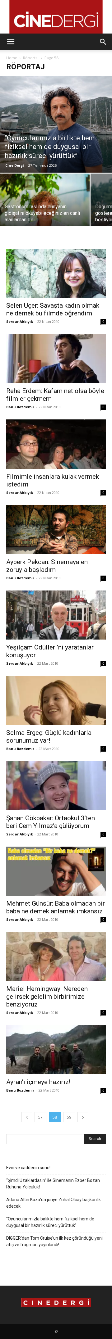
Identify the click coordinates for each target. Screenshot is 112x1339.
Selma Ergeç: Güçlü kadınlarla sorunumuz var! (48, 736)
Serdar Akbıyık (19, 321)
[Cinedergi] (56, 17)
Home (11, 58)
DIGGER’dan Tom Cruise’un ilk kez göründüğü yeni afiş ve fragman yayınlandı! (54, 1241)
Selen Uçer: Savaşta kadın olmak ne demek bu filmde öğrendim (52, 309)
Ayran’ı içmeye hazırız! (38, 1082)
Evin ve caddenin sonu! (28, 1167)
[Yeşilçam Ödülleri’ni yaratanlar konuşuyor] (56, 615)
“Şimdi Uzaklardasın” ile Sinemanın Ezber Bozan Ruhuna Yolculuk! (53, 1183)
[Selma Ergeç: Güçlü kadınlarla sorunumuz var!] (56, 700)
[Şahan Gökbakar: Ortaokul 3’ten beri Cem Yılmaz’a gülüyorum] (56, 785)
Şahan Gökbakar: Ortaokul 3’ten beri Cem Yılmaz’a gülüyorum (50, 822)
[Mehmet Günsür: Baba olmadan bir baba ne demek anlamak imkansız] (56, 871)
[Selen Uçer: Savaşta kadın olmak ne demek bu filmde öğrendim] (56, 273)
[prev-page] (26, 1117)
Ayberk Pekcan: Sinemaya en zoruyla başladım (47, 565)
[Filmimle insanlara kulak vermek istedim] (56, 443)
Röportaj (31, 58)
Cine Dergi (14, 165)
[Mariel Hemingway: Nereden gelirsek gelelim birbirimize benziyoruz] (56, 956)
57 (40, 1117)
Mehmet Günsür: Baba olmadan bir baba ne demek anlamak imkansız (55, 907)
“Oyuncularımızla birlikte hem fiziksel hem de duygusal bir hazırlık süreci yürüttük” (50, 1222)
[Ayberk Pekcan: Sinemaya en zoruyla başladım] (56, 529)
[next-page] (82, 1117)
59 (69, 1117)
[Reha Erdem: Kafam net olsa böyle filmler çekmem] (56, 358)
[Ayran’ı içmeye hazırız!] (56, 1049)
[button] (11, 42)
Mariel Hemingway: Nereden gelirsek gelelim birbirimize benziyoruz (47, 996)
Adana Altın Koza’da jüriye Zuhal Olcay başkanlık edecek (53, 1203)
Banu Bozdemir (20, 407)
